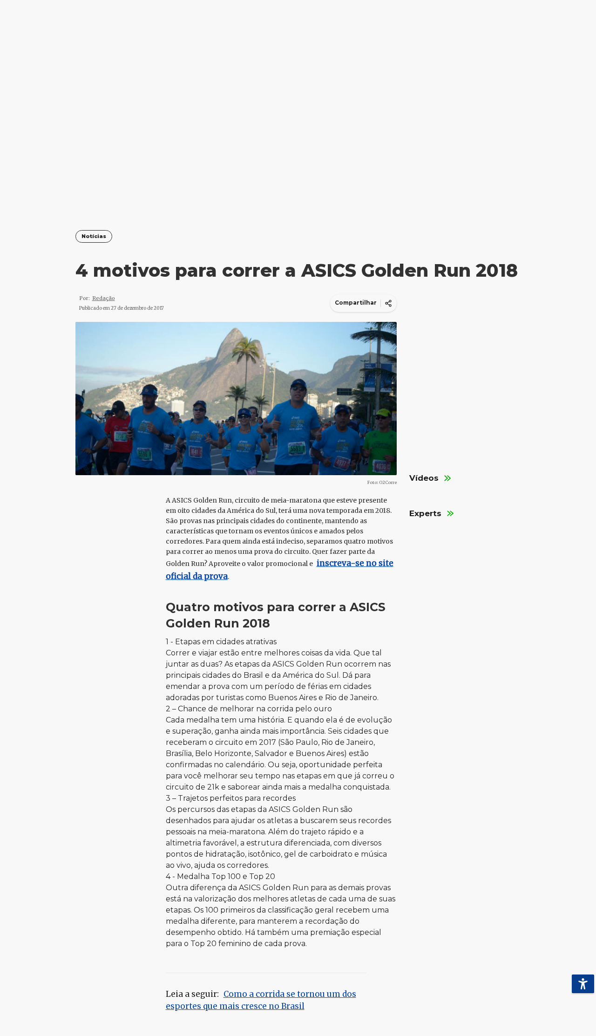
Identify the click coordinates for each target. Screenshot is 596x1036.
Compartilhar (356, 302)
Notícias (93, 236)
